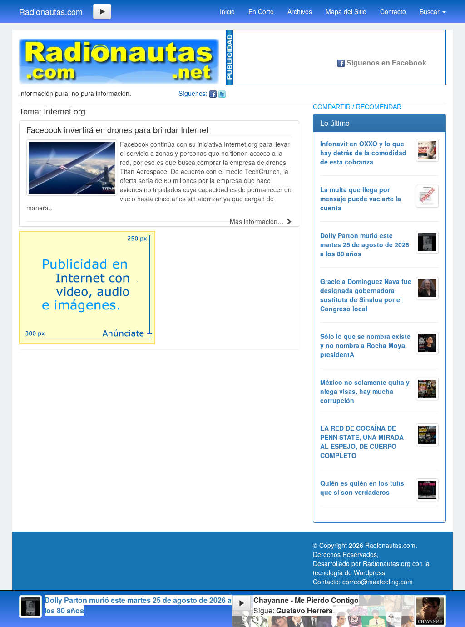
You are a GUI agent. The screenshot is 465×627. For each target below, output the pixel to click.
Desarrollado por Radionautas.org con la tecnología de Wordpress (371, 568)
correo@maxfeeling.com (377, 581)
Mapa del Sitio (346, 11)
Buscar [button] (430, 11)
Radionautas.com (51, 11)
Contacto (393, 11)
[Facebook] (213, 93)
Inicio (227, 11)
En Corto (261, 11)
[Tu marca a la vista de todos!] (87, 286)
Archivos (299, 11)
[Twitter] (222, 93)
